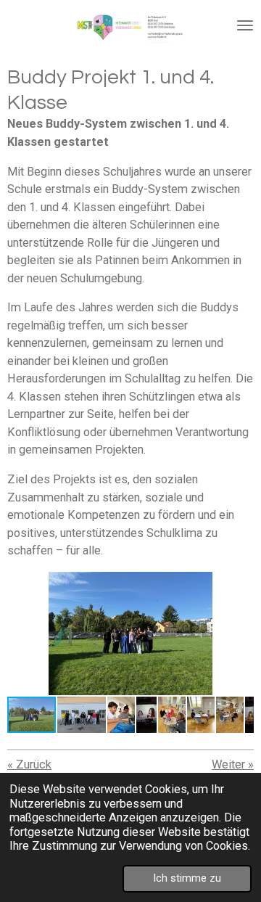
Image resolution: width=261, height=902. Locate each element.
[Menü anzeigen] (245, 25)
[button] (240, 584)
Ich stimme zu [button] (187, 878)
